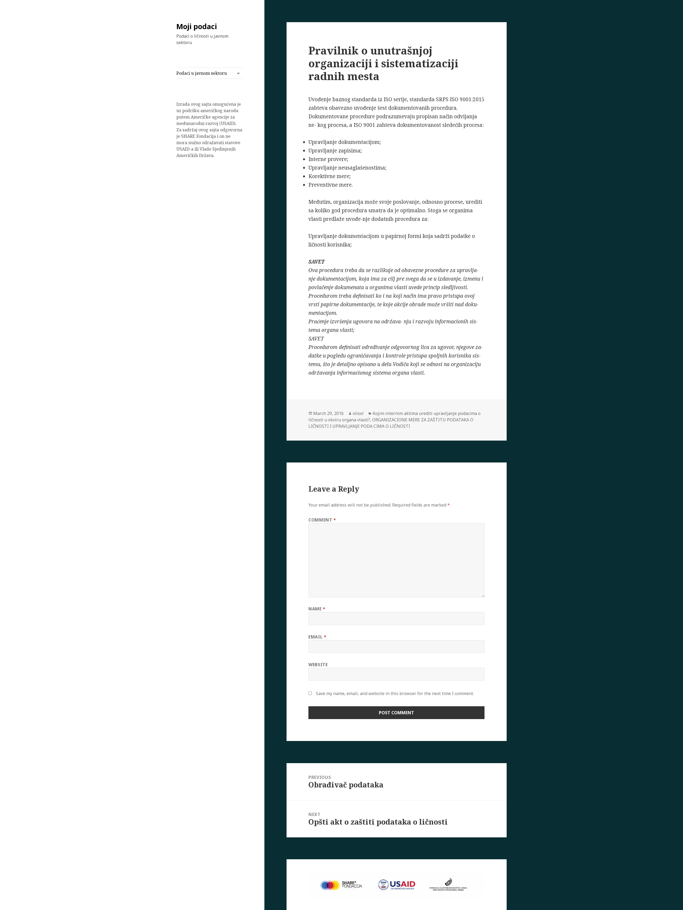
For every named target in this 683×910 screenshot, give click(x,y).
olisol (358, 413)
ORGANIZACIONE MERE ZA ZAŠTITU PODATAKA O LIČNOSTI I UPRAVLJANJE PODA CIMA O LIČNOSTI (390, 423)
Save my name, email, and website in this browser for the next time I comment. (395, 693)
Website (318, 665)
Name (316, 609)
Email (317, 637)
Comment (322, 520)
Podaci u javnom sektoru (201, 73)
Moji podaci (196, 26)
